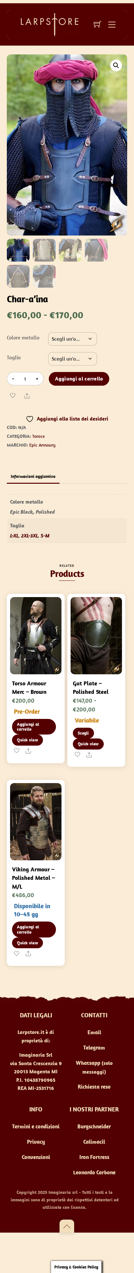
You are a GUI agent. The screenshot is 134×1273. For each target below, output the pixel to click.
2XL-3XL (29, 535)
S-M (45, 535)
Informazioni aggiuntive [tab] (33, 476)
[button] (116, 65)
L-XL (14, 535)
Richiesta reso (94, 1086)
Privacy (36, 1141)
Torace (38, 436)
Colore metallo (23, 337)
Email (94, 1032)
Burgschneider (94, 1126)
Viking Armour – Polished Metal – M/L (33, 877)
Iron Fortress (94, 1157)
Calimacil (94, 1141)
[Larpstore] (47, 24)
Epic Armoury (42, 445)
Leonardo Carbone (94, 1172)
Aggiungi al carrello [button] (28, 727)
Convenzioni (36, 1157)
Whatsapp (88, 1062)
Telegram (94, 1047)
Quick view (27, 740)
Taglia (14, 357)
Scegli (83, 733)
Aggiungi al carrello (79, 378)
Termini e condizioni (36, 1126)
